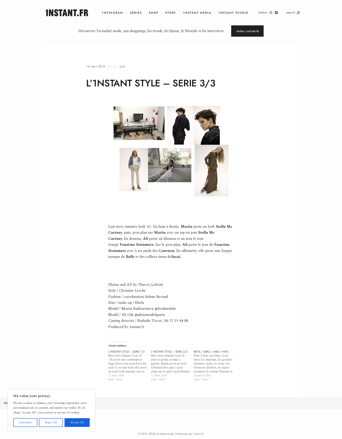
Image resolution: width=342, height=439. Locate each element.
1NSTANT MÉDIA (197, 13)
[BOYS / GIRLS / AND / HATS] (215, 366)
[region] (51, 410)
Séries (136, 13)
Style (122, 66)
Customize (25, 422)
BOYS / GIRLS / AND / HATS (211, 352)
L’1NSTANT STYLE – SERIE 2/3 (169, 352)
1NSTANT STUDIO (233, 13)
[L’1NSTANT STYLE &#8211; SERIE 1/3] (129, 366)
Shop (153, 13)
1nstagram (112, 13)
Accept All (77, 422)
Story (170, 13)
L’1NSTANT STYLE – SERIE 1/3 (126, 352)
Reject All (51, 422)
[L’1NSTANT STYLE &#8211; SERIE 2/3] (172, 366)
